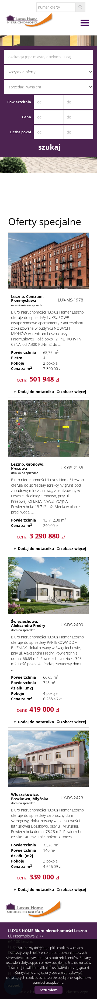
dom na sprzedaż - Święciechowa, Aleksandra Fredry (48, 642)
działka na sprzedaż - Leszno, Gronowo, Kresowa (48, 477)
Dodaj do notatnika (36, 391)
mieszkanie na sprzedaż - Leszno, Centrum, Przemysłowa (48, 315)
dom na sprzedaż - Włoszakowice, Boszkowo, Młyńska (48, 813)
